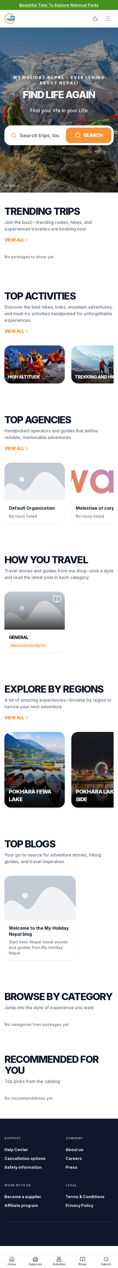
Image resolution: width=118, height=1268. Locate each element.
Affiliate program (21, 1205)
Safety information (23, 1167)
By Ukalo (11, 186)
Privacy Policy (79, 1205)
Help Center (16, 1149)
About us (74, 1149)
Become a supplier (22, 1196)
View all (14, 240)
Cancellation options (25, 1158)
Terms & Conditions (85, 1196)
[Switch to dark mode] (95, 19)
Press (71, 1167)
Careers (74, 1158)
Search (93, 135)
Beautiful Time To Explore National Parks (59, 5)
